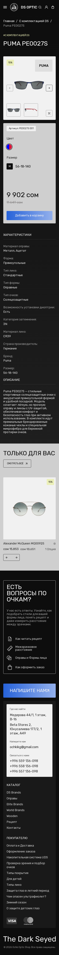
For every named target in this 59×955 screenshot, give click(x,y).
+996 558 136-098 (24, 766)
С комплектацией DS (34, 21)
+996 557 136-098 (24, 771)
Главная (8, 21)
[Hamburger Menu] (5, 7)
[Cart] (53, 7)
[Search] (40, 7)
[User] (46, 7)
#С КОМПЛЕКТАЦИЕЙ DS (16, 35)
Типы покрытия (17, 873)
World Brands (15, 810)
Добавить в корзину (29, 215)
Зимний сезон (16, 902)
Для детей (14, 879)
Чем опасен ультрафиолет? (26, 896)
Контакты (13, 828)
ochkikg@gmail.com (24, 747)
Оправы (12, 798)
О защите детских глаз (23, 908)
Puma (44, 66)
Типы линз (14, 885)
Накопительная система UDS (27, 857)
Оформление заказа (21, 851)
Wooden (12, 816)
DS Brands (14, 792)
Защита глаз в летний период (28, 890)
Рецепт (12, 822)
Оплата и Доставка (20, 845)
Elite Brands (15, 804)
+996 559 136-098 (24, 761)
